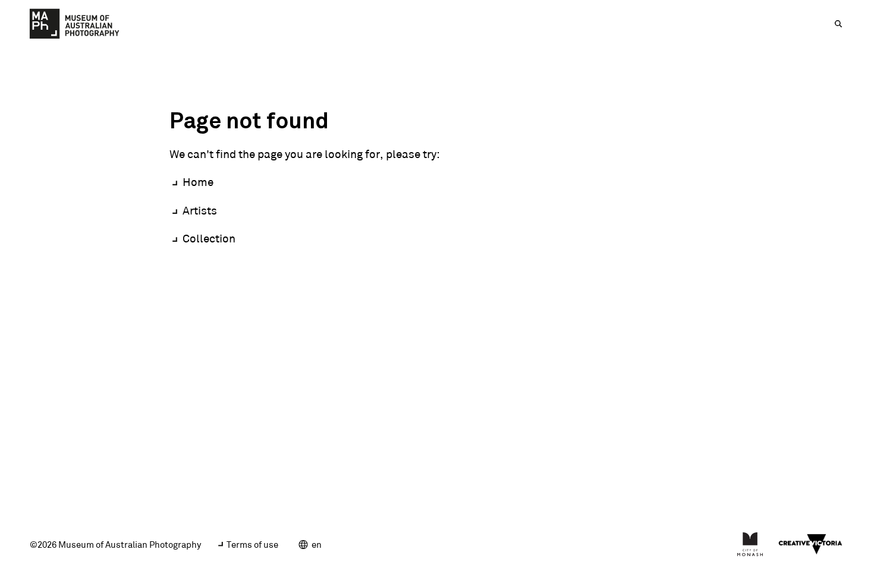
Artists (200, 210)
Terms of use (252, 544)
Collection (209, 238)
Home (198, 182)
